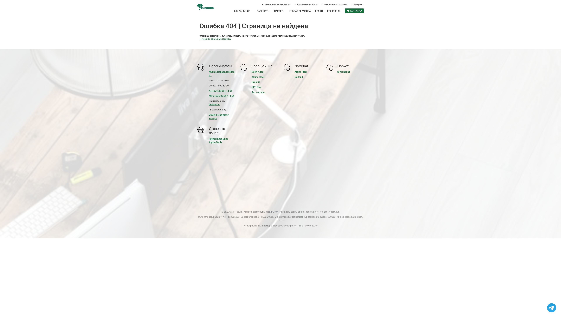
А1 (317, 4)
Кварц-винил (242, 11)
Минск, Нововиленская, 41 (278, 4)
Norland (299, 77)
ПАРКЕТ (279, 11)
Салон (319, 11)
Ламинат (262, 11)
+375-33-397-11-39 (333, 4)
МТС (345, 4)
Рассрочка (334, 11)
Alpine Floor (258, 77)
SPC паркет (343, 72)
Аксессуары (258, 92)
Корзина (355, 10)
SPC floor (257, 87)
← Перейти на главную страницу (215, 39)
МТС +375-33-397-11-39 (221, 96)
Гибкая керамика (300, 11)
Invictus (256, 82)
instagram (358, 4)
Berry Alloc (257, 72)
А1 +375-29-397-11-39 (220, 90)
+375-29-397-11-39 (306, 4)
